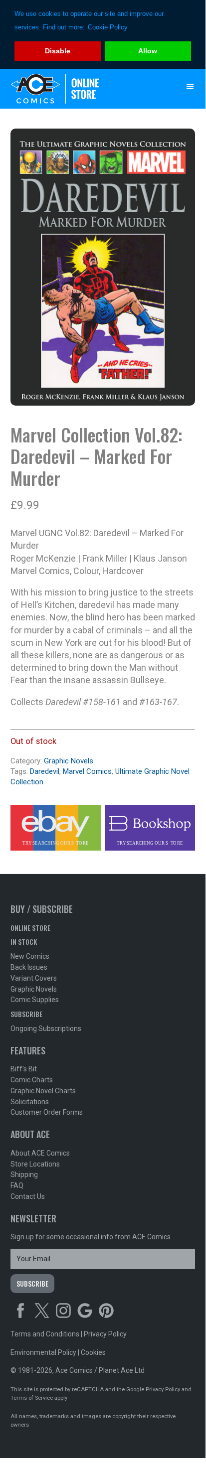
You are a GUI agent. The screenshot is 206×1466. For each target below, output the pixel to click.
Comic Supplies (34, 1000)
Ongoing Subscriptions (45, 1028)
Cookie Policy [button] (108, 27)
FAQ (16, 1185)
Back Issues (28, 967)
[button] (190, 87)
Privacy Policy (105, 1334)
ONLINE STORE (30, 927)
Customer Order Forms (46, 1112)
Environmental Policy (43, 1352)
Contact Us (27, 1196)
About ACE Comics (40, 1153)
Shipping (24, 1174)
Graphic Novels (68, 760)
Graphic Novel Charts (43, 1091)
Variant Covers (33, 978)
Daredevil (44, 771)
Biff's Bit (23, 1069)
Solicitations (29, 1102)
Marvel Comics (87, 771)
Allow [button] (147, 51)
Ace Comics (83, 89)
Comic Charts (31, 1080)
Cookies (93, 1352)
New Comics (29, 956)
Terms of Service (31, 1398)
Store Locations (35, 1164)
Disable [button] (57, 51)
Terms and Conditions (44, 1334)
